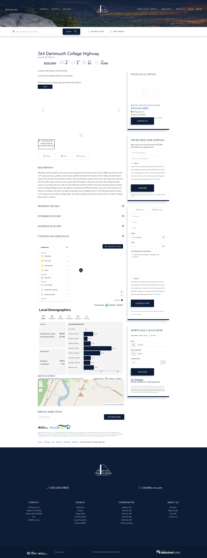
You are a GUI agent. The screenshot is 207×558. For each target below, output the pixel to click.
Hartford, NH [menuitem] (126, 517)
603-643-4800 (12, 10)
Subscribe (142, 188)
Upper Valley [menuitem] (80, 513)
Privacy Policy (156, 179)
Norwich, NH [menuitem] (126, 513)
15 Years (153, 335)
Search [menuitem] (43, 9)
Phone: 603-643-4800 (34, 513)
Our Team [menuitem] (173, 507)
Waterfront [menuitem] (80, 507)
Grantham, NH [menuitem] (127, 520)
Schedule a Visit (157, 210)
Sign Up (199, 9)
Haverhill (67, 442)
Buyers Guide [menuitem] (173, 510)
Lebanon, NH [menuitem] (126, 507)
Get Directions (114, 417)
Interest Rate (135, 359)
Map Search (119, 31)
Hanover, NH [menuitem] (126, 510)
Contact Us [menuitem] (173, 517)
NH (53, 442)
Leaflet (105, 404)
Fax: (33, 517)
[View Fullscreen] (40, 390)
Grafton (59, 442)
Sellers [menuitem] (67, 9)
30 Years (144, 335)
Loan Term (134, 335)
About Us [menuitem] (180, 9)
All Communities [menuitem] (127, 523)
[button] (71, 32)
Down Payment (136, 350)
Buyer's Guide (97, 31)
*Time (133, 242)
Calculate (142, 372)
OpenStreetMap (113, 404)
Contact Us (142, 121)
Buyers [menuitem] (55, 9)
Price (132, 341)
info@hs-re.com (152, 487)
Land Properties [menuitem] (80, 517)
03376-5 (75, 442)
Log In (190, 9)
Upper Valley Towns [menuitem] (147, 9)
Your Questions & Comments (141, 251)
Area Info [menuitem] (166, 9)
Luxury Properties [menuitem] (80, 520)
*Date (133, 233)
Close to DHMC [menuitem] (80, 523)
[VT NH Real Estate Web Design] (168, 552)
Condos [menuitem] (80, 510)
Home (40, 442)
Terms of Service (134, 314)
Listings (47, 442)
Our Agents (158, 118)
